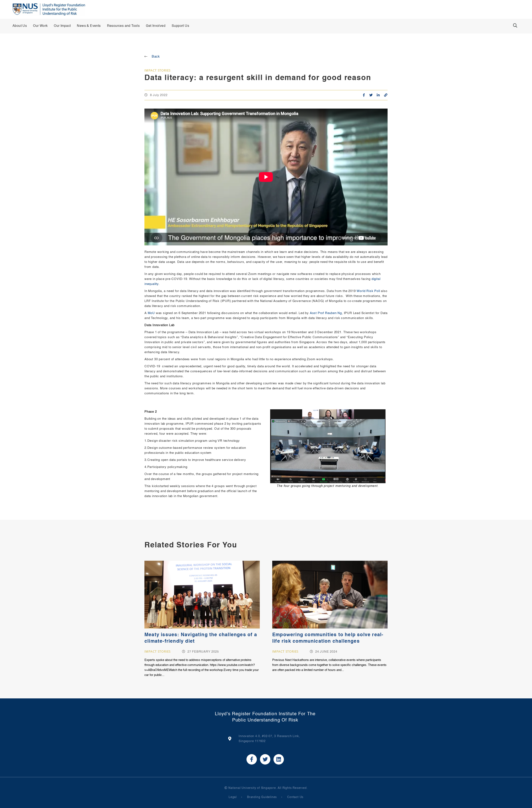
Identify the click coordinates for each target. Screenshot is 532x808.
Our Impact (62, 26)
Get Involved (155, 26)
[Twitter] (265, 759)
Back (156, 56)
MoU (152, 313)
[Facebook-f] (251, 759)
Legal (233, 797)
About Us (19, 26)
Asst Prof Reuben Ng (326, 313)
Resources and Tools (123, 26)
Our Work (40, 26)
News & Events (89, 26)
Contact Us (295, 797)
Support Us (180, 26)
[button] (515, 25)
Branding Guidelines (262, 797)
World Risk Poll (368, 291)
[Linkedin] (278, 759)
